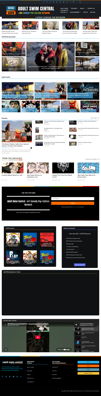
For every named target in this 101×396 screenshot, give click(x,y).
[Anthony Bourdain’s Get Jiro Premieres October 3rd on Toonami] (10, 25)
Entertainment (14, 52)
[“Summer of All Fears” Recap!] (73, 144)
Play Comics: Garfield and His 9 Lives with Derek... (13, 262)
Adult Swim (87, 65)
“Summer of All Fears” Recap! (84, 142)
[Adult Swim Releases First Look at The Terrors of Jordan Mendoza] (11, 106)
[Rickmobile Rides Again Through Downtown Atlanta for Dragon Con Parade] (87, 64)
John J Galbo (4, 147)
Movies (50, 64)
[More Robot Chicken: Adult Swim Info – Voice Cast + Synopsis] (30, 106)
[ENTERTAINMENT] (63, 376)
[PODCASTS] (63, 365)
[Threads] (50, 2)
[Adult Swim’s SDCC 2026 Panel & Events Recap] (89, 106)
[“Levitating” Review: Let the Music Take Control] (37, 130)
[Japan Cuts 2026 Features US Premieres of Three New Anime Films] (39, 137)
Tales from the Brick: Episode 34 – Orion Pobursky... (29, 245)
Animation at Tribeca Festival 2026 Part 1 (87, 121)
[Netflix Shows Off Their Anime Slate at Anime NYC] (30, 25)
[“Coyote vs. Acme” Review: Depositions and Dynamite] (87, 49)
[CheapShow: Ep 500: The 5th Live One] (13, 240)
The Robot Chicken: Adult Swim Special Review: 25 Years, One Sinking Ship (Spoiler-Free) (90, 33)
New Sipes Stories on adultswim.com (34, 176)
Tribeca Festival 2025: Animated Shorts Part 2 (88, 128)
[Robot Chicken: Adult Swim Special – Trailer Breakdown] (70, 106)
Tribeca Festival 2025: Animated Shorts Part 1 (88, 135)
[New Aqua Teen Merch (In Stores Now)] (88, 168)
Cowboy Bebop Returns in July (12, 175)
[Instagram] (47, 2)
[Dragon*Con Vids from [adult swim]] (63, 168)
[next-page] (53, 246)
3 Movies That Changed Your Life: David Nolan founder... (47, 245)
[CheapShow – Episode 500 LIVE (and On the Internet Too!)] (30, 257)
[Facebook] (43, 2)
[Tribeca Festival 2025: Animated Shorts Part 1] (73, 137)
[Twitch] (60, 2)
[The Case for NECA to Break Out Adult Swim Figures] (50, 25)
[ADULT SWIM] (38, 365)
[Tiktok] (70, 2)
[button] (80, 2)
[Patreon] (73, 2)
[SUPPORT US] (38, 376)
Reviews (4, 118)
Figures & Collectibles (13, 67)
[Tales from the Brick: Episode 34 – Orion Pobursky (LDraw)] (30, 240)
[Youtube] (63, 2)
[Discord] (57, 2)
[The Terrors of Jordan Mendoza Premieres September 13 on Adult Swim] (83, 91)
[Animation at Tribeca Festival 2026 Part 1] (73, 123)
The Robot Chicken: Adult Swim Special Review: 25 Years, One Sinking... (15, 145)
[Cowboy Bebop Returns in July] (13, 168)
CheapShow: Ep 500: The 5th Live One (13, 245)
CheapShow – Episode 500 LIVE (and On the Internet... (30, 262)
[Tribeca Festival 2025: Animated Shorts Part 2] (73, 130)
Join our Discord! (79, 264)
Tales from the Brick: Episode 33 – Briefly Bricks (46, 262)
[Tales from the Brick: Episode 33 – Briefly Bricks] (47, 257)
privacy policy (75, 207)
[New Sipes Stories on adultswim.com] (38, 168)
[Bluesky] (53, 2)
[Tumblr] (67, 2)
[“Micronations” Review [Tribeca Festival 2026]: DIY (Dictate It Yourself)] (39, 144)
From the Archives (12, 158)
